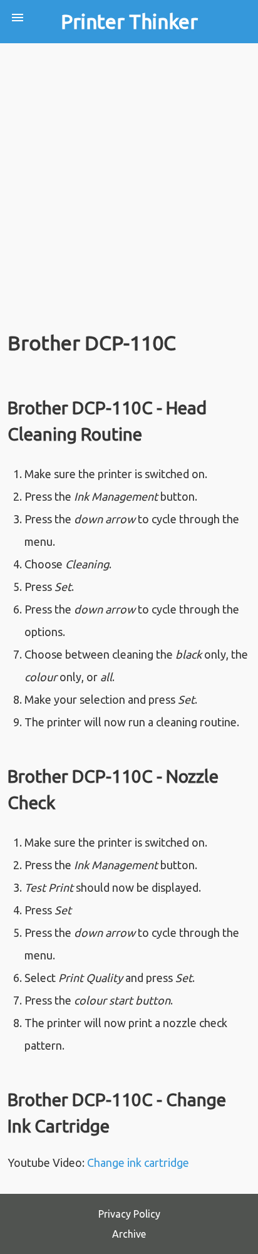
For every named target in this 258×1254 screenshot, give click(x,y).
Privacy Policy (129, 1214)
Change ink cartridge (138, 1162)
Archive (129, 1234)
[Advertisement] (129, 179)
